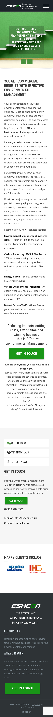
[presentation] (23, 61)
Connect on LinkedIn (16, 523)
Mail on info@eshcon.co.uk (20, 518)
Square (36, 704)
